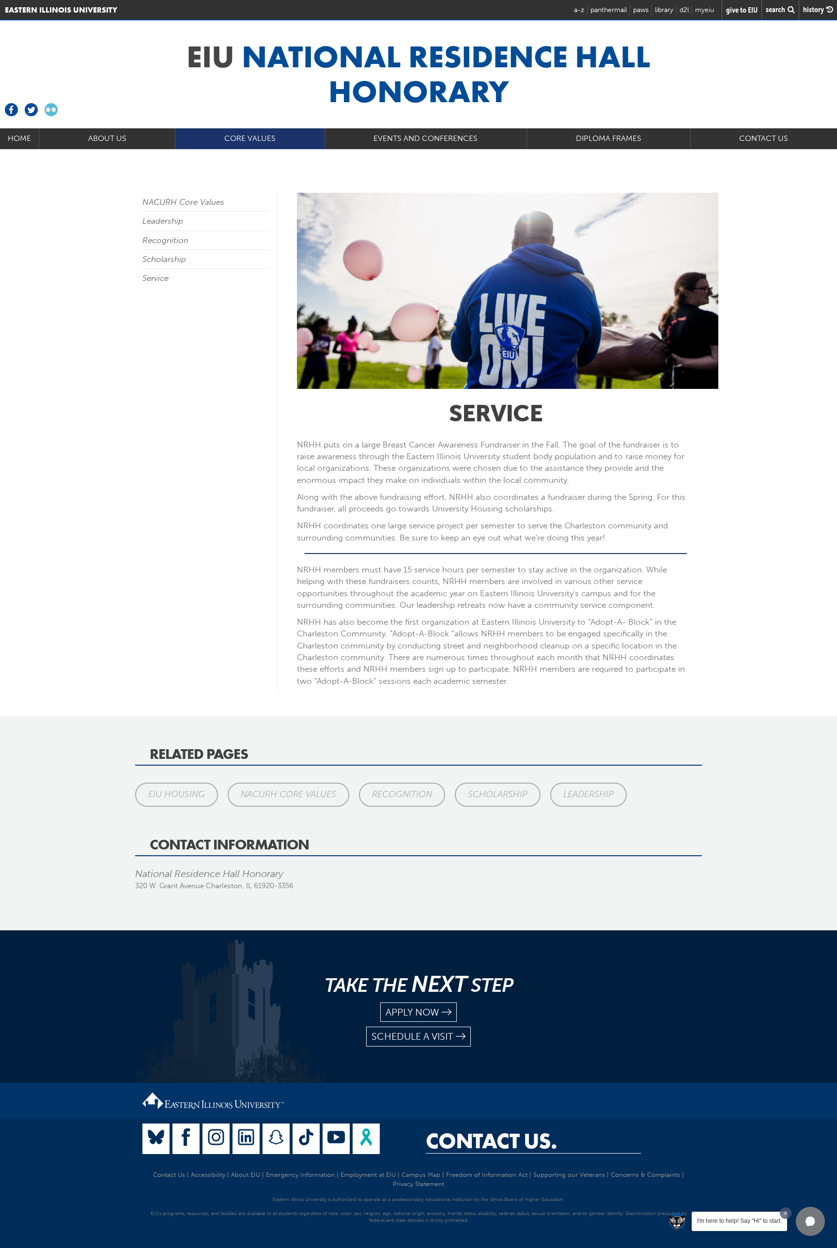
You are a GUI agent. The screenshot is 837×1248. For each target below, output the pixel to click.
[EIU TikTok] (306, 1139)
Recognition (165, 240)
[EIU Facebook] (186, 1139)
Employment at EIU (368, 1174)
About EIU (245, 1174)
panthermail (608, 10)
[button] (810, 1221)
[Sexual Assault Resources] (366, 1139)
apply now (412, 1012)
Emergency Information (300, 1174)
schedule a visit (412, 1036)
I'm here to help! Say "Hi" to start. (739, 1220)
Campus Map (421, 1174)
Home (19, 138)
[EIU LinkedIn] (246, 1139)
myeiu (704, 10)
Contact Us (169, 1174)
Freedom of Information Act (486, 1174)
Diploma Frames (608, 138)
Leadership (162, 221)
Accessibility (208, 1174)
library (664, 10)
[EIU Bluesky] (156, 1139)
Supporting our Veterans (569, 1174)
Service (155, 278)
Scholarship (164, 259)
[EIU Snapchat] (276, 1139)
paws (641, 10)
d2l (684, 10)
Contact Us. (491, 1141)
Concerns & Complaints (645, 1174)
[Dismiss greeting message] (785, 1213)
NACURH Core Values (183, 202)
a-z (579, 10)
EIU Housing (176, 794)
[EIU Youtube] (336, 1139)
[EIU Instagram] (216, 1139)
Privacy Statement (418, 1183)
